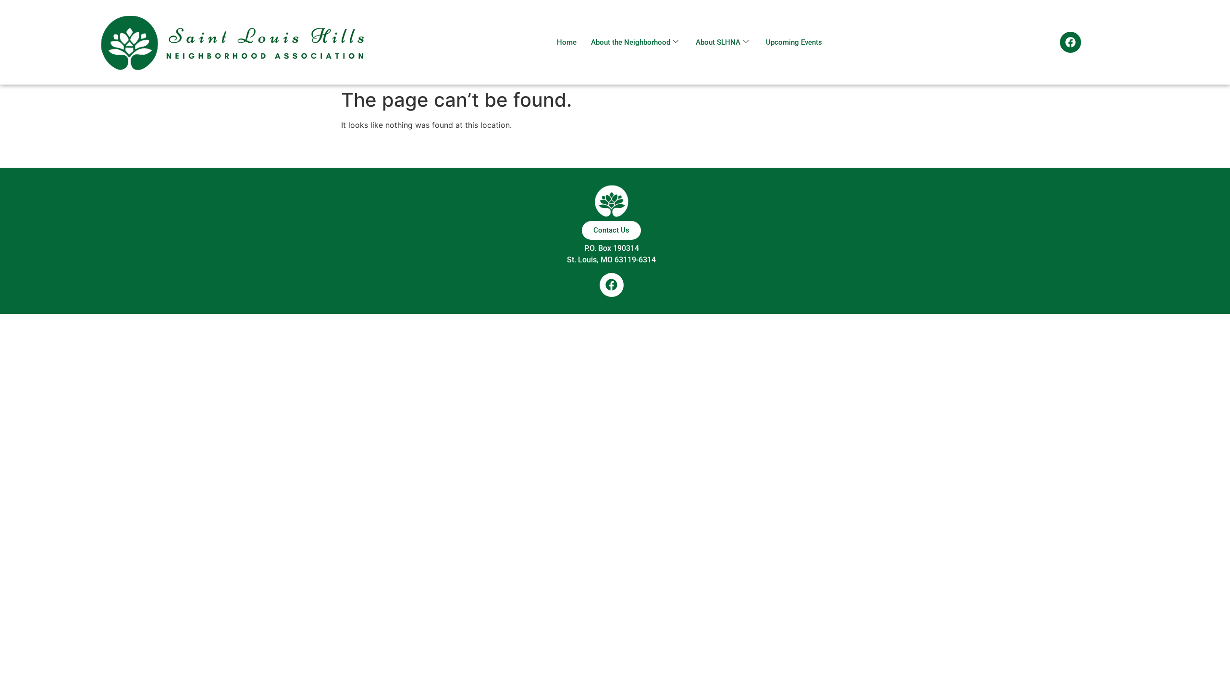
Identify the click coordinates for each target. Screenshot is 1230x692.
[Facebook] (1070, 42)
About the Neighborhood (630, 42)
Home (567, 42)
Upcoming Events (794, 42)
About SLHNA (718, 42)
